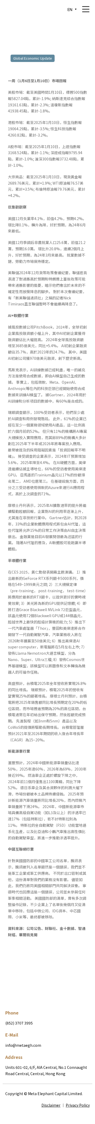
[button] (19, 966)
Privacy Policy (78, 1105)
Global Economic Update (32, 58)
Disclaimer (50, 1105)
